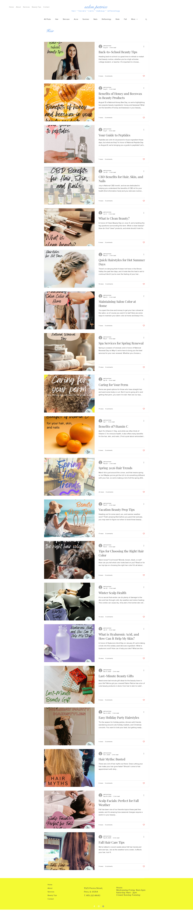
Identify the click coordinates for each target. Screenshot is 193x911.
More (133, 19)
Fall (125, 19)
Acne (76, 19)
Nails (95, 19)
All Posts (47, 19)
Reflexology (106, 19)
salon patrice (96, 7)
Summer (86, 19)
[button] (146, 19)
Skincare (66, 19)
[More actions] (144, 46)
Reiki (118, 19)
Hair (56, 19)
